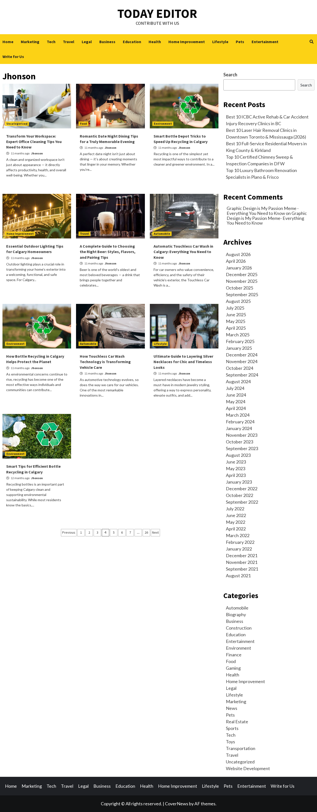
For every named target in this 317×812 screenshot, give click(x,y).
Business (107, 41)
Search (230, 74)
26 (146, 532)
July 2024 (235, 388)
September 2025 (242, 294)
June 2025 (236, 314)
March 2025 (237, 334)
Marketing (30, 41)
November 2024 (241, 361)
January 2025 (239, 348)
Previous (68, 532)
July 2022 (235, 508)
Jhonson (37, 153)
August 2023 (238, 455)
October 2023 (239, 441)
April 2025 (236, 328)
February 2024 (240, 421)
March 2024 (237, 415)
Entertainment (265, 41)
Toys (230, 741)
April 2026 (236, 261)
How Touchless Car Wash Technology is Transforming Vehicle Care (105, 362)
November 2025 (241, 281)
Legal (87, 41)
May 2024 (235, 401)
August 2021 (238, 575)
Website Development (248, 768)
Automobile (162, 233)
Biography (236, 614)
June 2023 (236, 461)
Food (83, 123)
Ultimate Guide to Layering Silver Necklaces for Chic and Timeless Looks (183, 362)
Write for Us (13, 56)
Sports (232, 728)
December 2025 (241, 274)
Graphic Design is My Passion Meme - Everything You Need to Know (263, 210)
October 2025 (239, 287)
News (231, 708)
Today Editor (157, 13)
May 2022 (235, 522)
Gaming (233, 668)
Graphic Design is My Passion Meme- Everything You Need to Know (267, 218)
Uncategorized (16, 123)
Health (155, 41)
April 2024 (236, 408)
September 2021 (242, 569)
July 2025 (235, 308)
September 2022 (242, 502)
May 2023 (235, 468)
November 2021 (241, 562)
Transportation (240, 748)
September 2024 (242, 374)
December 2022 (241, 488)
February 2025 (240, 341)
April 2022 (236, 528)
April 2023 (236, 475)
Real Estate (237, 721)
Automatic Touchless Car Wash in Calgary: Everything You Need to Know (183, 252)
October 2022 (239, 495)
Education (132, 41)
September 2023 (242, 448)
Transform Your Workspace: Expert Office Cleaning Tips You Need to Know (34, 142)
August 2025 (238, 301)
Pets (240, 41)
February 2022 (240, 542)
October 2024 (239, 368)
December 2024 (241, 354)
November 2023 (241, 435)
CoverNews (176, 803)
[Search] (311, 41)
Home (7, 41)
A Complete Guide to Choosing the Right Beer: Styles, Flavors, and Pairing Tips (107, 252)
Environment (163, 123)
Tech (51, 41)
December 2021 (241, 555)
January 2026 (239, 267)
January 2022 (239, 548)
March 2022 (237, 535)
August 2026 (238, 254)
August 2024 (238, 381)
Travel (68, 41)
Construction (239, 628)
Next (155, 532)
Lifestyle (220, 41)
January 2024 (239, 428)
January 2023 (239, 482)
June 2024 (236, 395)
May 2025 (235, 321)
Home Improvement (186, 41)
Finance (233, 654)
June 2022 (236, 515)
